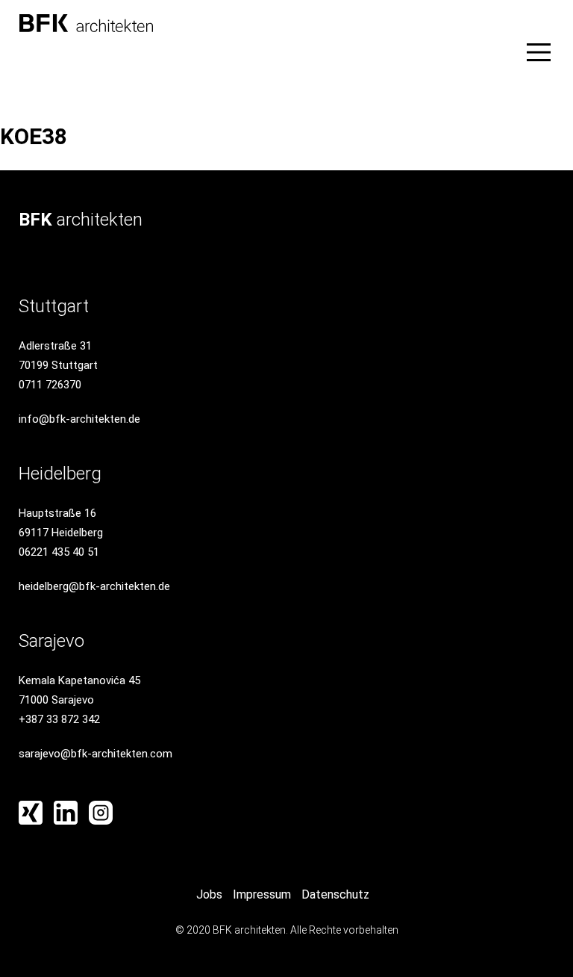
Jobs (209, 894)
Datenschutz (335, 894)
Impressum (262, 894)
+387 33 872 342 (59, 719)
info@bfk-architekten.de (79, 419)
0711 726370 (50, 384)
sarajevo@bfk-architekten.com (95, 753)
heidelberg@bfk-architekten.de (94, 586)
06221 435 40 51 (59, 552)
